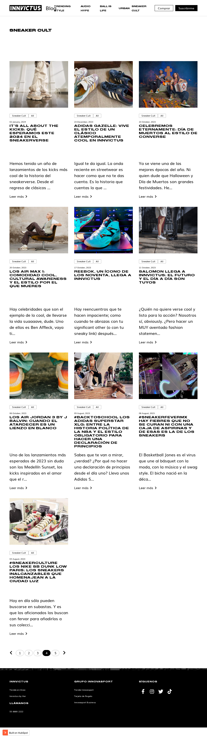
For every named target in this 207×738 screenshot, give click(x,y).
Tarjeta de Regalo (83, 696)
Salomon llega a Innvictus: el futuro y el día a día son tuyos (167, 277)
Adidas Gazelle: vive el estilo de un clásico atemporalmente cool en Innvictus (101, 133)
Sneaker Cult (19, 115)
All (32, 115)
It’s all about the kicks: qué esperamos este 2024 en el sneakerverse (34, 133)
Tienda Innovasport (84, 689)
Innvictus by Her (18, 696)
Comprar (164, 8)
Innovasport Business (85, 702)
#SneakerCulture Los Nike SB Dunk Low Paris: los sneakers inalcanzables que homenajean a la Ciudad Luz (38, 572)
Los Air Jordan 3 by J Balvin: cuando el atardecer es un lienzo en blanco (38, 423)
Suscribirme (186, 8)
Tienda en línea (17, 689)
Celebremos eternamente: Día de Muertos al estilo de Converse (168, 131)
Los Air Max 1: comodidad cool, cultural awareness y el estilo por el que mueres (38, 279)
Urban (124, 8)
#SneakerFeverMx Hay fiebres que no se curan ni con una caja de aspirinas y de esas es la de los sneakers (166, 426)
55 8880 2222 (16, 711)
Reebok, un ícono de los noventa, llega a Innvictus (102, 275)
